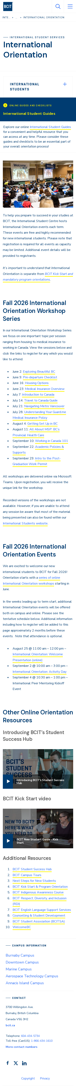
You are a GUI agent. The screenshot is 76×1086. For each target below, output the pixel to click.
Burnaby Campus (20, 955)
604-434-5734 (30, 1036)
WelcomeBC (22, 927)
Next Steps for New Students (34, 881)
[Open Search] (58, 6)
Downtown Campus (22, 962)
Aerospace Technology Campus (32, 976)
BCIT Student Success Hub (32, 869)
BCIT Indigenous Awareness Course (38, 892)
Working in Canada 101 (51, 441)
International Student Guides (50, 127)
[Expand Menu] (64, 84)
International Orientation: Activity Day (39, 671)
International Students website (25, 523)
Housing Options (37, 383)
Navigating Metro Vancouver (44, 406)
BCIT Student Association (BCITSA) (39, 921)
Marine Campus (19, 969)
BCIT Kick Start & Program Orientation (40, 886)
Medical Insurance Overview (44, 389)
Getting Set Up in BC (42, 423)
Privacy (45, 1078)
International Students (25, 86)
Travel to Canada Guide (41, 400)
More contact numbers (21, 1047)
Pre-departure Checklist (40, 377)
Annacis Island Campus (25, 983)
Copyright (28, 1078)
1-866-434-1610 (41, 1041)
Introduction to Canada (38, 394)
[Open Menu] (70, 6)
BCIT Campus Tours (27, 875)
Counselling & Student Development (39, 915)
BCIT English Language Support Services (42, 910)
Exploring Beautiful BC (39, 371)
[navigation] (9, 6)
